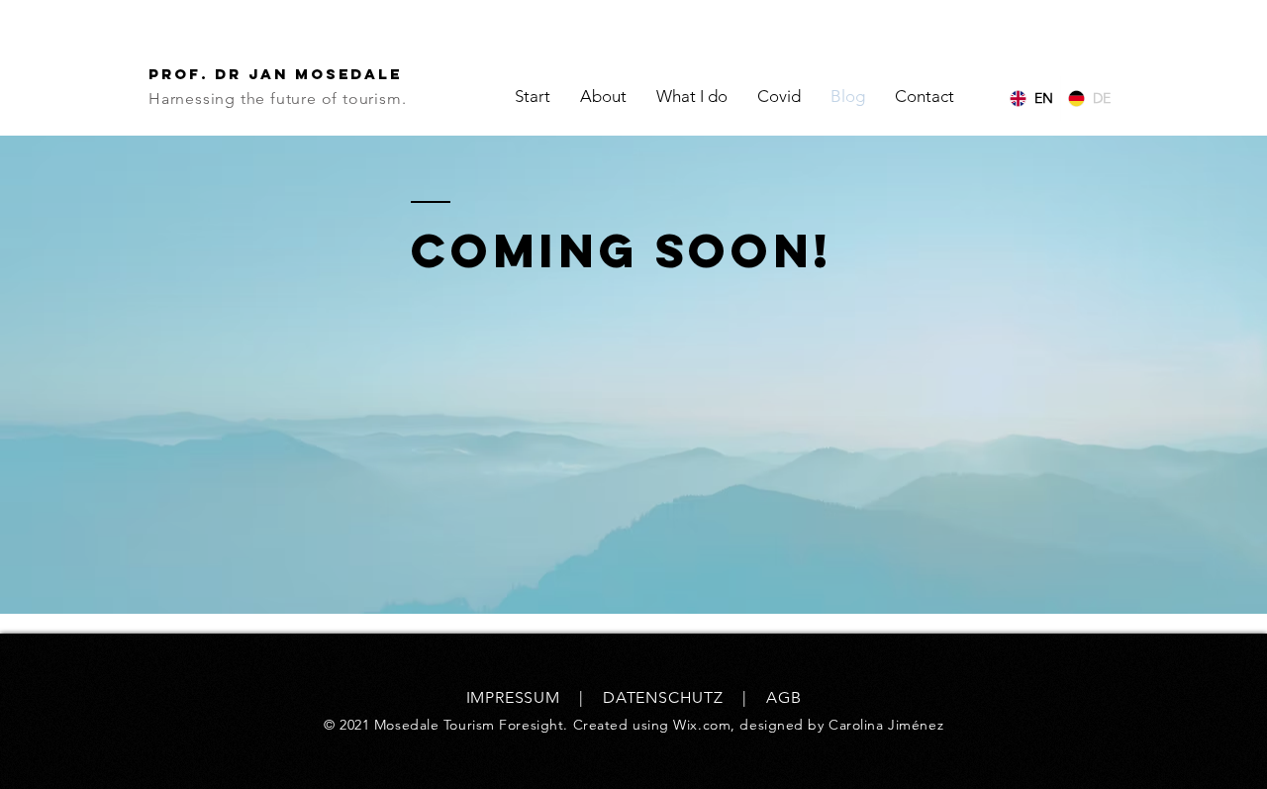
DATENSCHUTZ (663, 697)
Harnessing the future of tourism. (277, 98)
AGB (783, 697)
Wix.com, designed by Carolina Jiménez (808, 725)
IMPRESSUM (513, 697)
